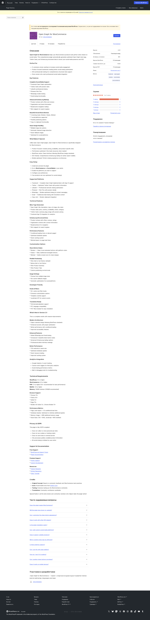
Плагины (36, 601)
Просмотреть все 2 (115, 70)
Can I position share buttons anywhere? (41, 559)
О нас (7, 597)
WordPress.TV (66, 604)
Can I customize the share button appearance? (43, 515)
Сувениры (93, 604)
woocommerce (116, 80)
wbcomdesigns (47, 37)
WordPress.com (122, 597)
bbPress (120, 601)
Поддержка (116, 44)
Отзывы (42, 44)
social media (117, 77)
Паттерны (36, 604)
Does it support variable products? (40, 535)
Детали (33, 44)
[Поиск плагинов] (22, 17)
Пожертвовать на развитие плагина (104, 142)
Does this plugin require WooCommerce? (41, 505)
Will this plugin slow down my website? (41, 510)
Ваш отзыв (96, 113)
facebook (111, 74)
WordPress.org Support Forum (39, 452)
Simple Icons (54, 485)
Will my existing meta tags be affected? (41, 540)
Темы (35, 599)
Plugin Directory (10, 8)
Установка (51, 44)
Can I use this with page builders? (39, 549)
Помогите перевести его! (86, 12)
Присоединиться (94, 597)
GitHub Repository (36, 471)
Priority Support (35, 460)
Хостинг (8, 601)
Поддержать (94, 601)
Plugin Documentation (37, 454)
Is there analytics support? (37, 544)
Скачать (116, 35)
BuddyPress (121, 604)
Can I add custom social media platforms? (42, 530)
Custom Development (37, 463)
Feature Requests (36, 469)
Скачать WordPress (141, 2)
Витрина (36, 597)
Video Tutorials (35, 473)
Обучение (64, 597)
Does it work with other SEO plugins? (40, 520)
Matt (119, 599)
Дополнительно (98, 85)
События (92, 599)
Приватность (9, 604)
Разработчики (65, 601)
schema (111, 77)
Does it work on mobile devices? (39, 564)
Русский (23, 611)
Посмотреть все (115, 113)
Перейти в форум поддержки (102, 126)
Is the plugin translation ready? (38, 525)
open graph (117, 74)
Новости (8, 599)
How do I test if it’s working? (38, 554)
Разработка (61, 44)
